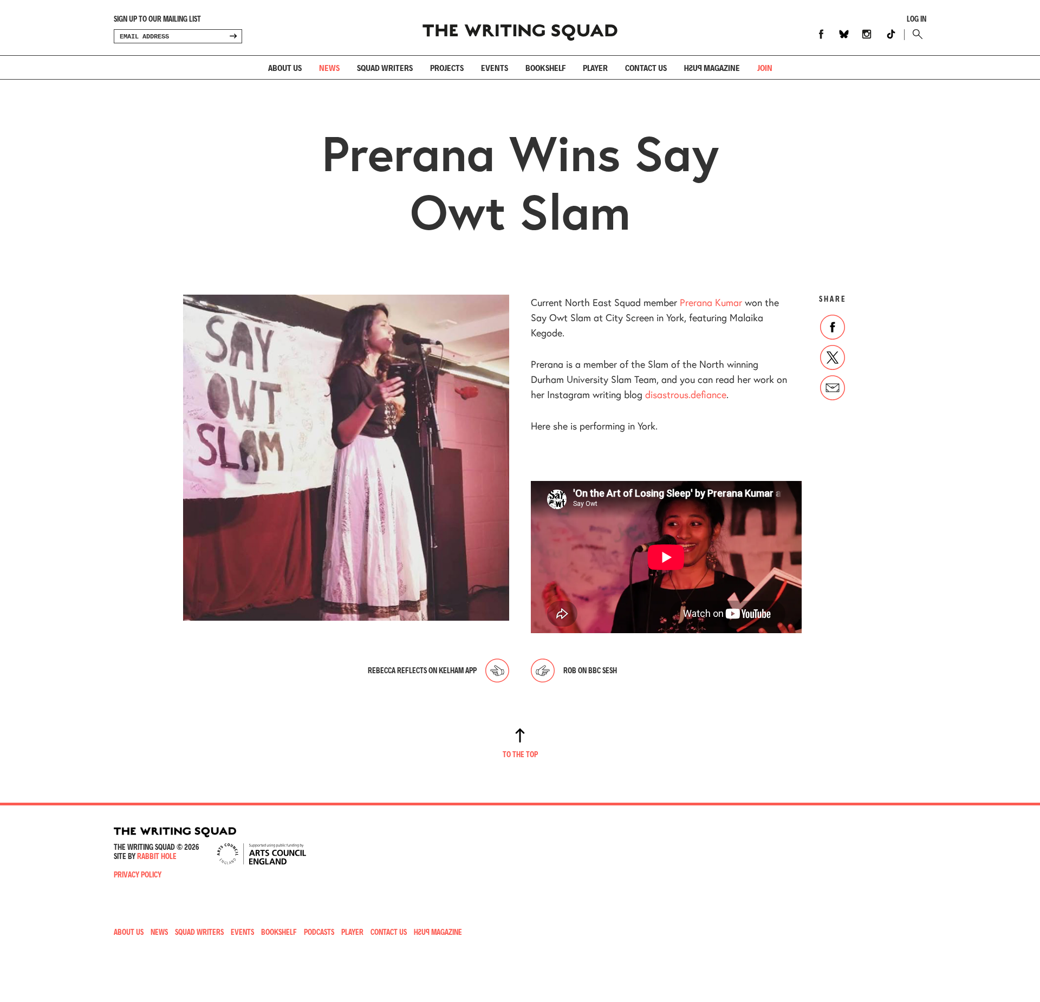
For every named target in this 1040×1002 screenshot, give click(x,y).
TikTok (891, 34)
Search (915, 34)
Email (832, 387)
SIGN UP (233, 36)
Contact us (646, 67)
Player (595, 67)
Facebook (821, 34)
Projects (447, 67)
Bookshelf (545, 67)
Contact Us (388, 931)
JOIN (764, 67)
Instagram (867, 34)
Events (494, 67)
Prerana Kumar (711, 302)
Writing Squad (520, 27)
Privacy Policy (137, 874)
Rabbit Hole (157, 856)
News (329, 67)
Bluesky (844, 34)
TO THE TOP (520, 754)
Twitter (832, 357)
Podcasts (319, 931)
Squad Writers (385, 67)
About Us (285, 67)
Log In (916, 19)
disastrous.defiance (685, 394)
